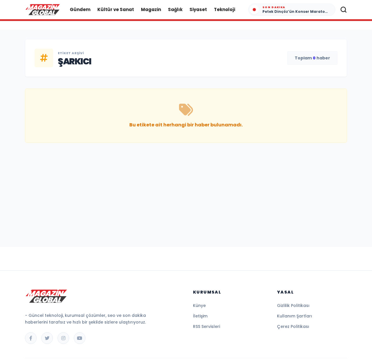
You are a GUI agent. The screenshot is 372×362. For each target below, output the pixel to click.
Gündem (80, 9)
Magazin (151, 9)
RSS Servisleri (206, 326)
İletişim (200, 316)
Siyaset (198, 9)
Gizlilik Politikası (293, 305)
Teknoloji (224, 9)
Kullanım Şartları (294, 316)
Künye (199, 305)
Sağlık (175, 9)
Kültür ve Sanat (115, 9)
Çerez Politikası (293, 326)
